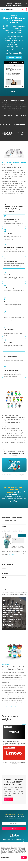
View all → (24, 724)
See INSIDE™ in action (14, 57)
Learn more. (11, 554)
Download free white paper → (14, 5)
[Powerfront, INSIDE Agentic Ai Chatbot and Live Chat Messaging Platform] (8, 10)
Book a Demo (8, 799)
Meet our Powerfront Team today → (10, 706)
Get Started (23, 10)
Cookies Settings (5, 857)
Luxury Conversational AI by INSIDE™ (14, 90)
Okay (23, 857)
